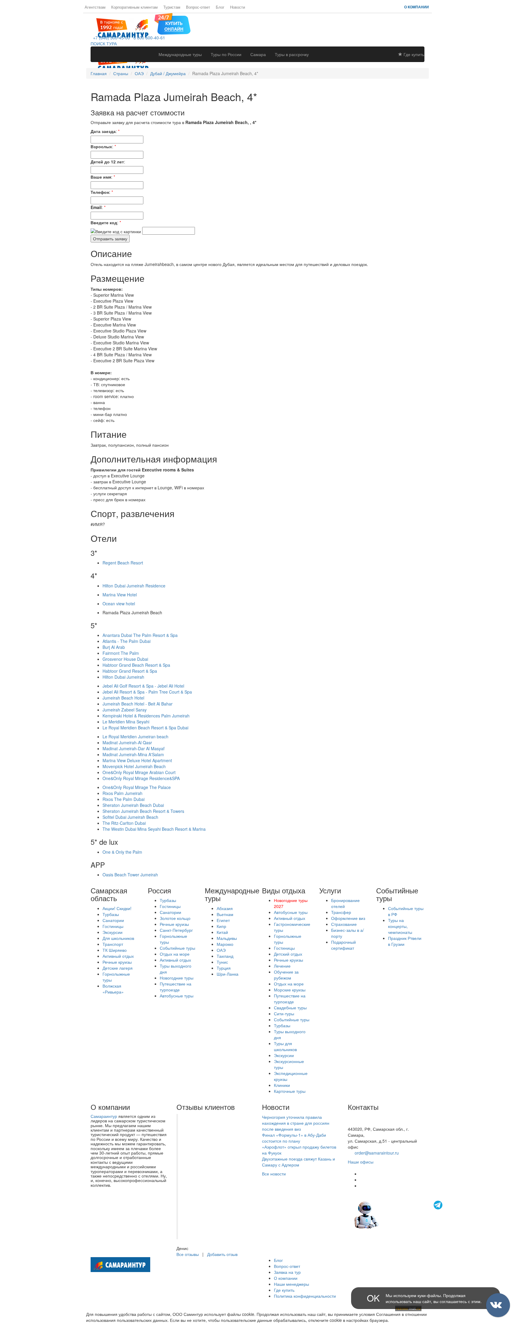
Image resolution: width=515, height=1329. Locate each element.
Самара (258, 54)
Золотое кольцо (175, 918)
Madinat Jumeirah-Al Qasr (127, 742)
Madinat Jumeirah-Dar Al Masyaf (134, 748)
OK (373, 1297)
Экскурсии (112, 932)
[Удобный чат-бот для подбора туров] (399, 1214)
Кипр (221, 926)
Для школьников (118, 938)
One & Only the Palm (122, 852)
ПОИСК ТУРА (104, 44)
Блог (220, 7)
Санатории (113, 920)
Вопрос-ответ (198, 7)
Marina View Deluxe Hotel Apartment (137, 760)
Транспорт (113, 944)
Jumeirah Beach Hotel (123, 698)
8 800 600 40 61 (363, 1123)
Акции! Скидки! (117, 908)
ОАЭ (139, 73)
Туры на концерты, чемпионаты (400, 926)
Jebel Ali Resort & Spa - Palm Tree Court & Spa (147, 692)
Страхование (344, 924)
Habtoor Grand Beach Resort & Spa (136, 665)
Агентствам (95, 7)
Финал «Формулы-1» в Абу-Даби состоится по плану (294, 1138)
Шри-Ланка (227, 974)
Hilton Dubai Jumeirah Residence (134, 586)
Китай (222, 932)
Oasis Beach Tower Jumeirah (130, 875)
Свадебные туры (290, 1008)
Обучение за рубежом (286, 975)
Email (96, 207)
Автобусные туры (176, 996)
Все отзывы (187, 1254)
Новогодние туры (176, 978)
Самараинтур (104, 1116)
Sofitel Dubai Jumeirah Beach (130, 817)
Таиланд (225, 956)
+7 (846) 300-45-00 (110, 38)
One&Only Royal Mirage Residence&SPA (141, 778)
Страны (120, 73)
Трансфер (341, 912)
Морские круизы (289, 990)
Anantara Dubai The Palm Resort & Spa (140, 635)
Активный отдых (118, 956)
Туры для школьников (285, 1046)
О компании (416, 7)
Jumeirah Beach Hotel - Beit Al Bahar (138, 704)
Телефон (100, 192)
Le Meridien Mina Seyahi (126, 722)
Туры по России (226, 54)
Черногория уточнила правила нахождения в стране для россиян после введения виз (295, 1123)
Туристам (171, 7)
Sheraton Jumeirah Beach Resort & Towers (143, 811)
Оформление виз (348, 918)
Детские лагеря (118, 968)
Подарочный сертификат (343, 945)
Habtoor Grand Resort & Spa (130, 671)
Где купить (413, 54)
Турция (224, 968)
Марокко (225, 944)
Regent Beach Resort (123, 563)
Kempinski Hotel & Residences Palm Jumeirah (146, 716)
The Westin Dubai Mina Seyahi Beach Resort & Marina (154, 829)
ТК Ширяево (115, 950)
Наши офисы (360, 1162)
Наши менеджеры (291, 1284)
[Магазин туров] (172, 23)
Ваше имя (101, 177)
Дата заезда (103, 131)
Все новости (274, 1174)
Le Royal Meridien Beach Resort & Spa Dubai (145, 728)
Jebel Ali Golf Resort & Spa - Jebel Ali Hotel (143, 686)
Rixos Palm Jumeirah (122, 793)
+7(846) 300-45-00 (366, 1117)
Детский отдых (288, 954)
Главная (99, 73)
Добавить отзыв (222, 1254)
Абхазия (225, 908)
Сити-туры (284, 1014)
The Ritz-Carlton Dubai (124, 823)
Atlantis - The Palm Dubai (127, 641)
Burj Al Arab (114, 647)
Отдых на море (175, 954)
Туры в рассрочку (292, 54)
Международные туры (180, 54)
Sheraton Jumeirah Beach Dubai (133, 805)
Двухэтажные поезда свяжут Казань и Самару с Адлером (298, 1162)
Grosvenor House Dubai (125, 659)
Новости (237, 7)
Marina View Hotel (120, 595)
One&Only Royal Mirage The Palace (137, 787)
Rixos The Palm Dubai (124, 799)
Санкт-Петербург (176, 930)
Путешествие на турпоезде (175, 987)
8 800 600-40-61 (148, 38)
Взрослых (101, 146)
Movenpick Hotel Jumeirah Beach (134, 766)
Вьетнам (225, 914)
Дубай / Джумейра (168, 73)
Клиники (282, 1085)
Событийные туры (177, 948)
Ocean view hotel (119, 604)
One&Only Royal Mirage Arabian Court (139, 772)
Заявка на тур (287, 1272)
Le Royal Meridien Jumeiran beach (135, 736)
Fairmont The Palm (121, 653)
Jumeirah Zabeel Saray (125, 710)
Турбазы (111, 914)
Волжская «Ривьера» (113, 989)
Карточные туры (289, 1091)
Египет (223, 920)
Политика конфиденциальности (305, 1296)
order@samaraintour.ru (377, 1153)
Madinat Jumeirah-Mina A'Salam (133, 754)
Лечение (282, 966)
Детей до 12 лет (107, 162)
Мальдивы (227, 938)
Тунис (222, 962)
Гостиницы (113, 926)
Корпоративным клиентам (134, 7)
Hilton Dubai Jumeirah (123, 677)
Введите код (104, 222)
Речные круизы (117, 962)
